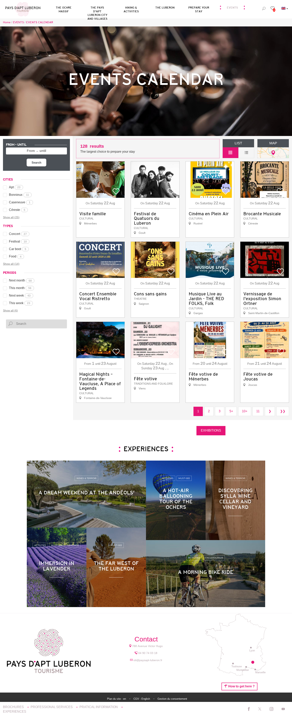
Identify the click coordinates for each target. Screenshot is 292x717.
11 (258, 411)
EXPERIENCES (14, 711)
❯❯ (282, 411)
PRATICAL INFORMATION (99, 707)
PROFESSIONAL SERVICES (52, 707)
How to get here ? (241, 686)
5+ (231, 411)
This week (19, 303)
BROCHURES (14, 707)
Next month (20, 280)
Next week (20, 295)
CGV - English (142, 698)
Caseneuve (19, 202)
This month (20, 288)
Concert (18, 234)
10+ (244, 411)
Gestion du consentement (172, 698)
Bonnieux (19, 194)
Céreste (17, 210)
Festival (18, 241)
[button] (97, 9)
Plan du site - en (117, 698)
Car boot (17, 249)
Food (15, 256)
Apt (14, 187)
